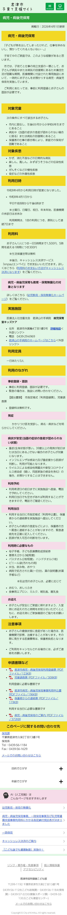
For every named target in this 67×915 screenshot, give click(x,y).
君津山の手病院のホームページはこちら (32, 340)
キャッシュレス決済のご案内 (19, 841)
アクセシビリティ (33, 869)
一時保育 (7, 832)
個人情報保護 (52, 865)
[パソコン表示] (60, 6)
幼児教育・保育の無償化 (16, 807)
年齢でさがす (19, 781)
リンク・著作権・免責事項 (23, 865)
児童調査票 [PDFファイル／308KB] (36, 677)
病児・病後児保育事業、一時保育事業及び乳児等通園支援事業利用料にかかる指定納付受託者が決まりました (32, 820)
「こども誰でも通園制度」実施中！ (23, 849)
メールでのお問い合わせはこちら (21, 755)
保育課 (6, 733)
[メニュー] (50, 6)
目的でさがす (19, 768)
